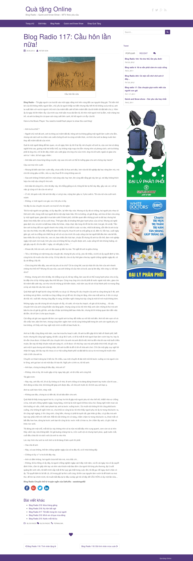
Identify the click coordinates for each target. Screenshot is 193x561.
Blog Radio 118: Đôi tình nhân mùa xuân (98, 546)
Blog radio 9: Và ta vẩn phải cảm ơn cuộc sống (146, 67)
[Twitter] (156, 10)
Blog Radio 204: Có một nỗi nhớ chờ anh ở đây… (144, 77)
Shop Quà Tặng (94, 23)
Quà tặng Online (49, 8)
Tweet (126, 45)
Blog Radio (55, 23)
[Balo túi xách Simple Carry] (146, 152)
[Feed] (165, 10)
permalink (58, 523)
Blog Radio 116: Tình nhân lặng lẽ (41, 546)
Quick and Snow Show (73, 23)
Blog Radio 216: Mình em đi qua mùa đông (47, 515)
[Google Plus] (161, 10)
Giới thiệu (42, 23)
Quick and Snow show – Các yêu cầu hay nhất (145, 99)
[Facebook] (153, 10)
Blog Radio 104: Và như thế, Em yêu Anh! (143, 58)
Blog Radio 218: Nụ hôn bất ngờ (42, 508)
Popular (130, 53)
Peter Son (43, 51)
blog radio (45, 523)
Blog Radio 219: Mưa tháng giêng (43, 505)
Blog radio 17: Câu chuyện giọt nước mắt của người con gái (145, 89)
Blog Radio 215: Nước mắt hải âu (43, 518)
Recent (143, 53)
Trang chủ (30, 23)
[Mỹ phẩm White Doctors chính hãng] (146, 239)
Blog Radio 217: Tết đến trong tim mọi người (47, 511)
